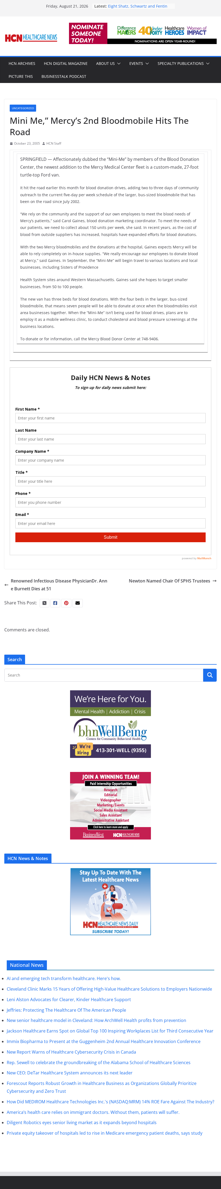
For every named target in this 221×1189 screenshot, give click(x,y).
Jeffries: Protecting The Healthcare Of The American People (66, 1010)
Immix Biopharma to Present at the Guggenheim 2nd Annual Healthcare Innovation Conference (104, 1041)
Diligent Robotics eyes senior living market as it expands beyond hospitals (82, 1122)
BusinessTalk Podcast (64, 76)
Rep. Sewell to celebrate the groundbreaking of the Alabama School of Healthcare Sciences (99, 1062)
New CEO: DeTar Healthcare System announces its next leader (70, 1073)
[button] (118, 63)
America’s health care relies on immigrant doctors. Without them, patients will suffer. (93, 1112)
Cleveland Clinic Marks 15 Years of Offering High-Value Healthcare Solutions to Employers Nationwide (109, 989)
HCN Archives (22, 63)
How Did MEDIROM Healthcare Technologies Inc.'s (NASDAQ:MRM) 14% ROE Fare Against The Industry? (110, 1102)
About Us (105, 63)
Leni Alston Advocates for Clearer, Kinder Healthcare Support (69, 1000)
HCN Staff (53, 143)
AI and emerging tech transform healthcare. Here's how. (64, 978)
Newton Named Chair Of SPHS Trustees (169, 581)
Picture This (21, 76)
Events (136, 63)
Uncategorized (23, 108)
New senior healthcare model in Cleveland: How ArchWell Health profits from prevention (96, 1020)
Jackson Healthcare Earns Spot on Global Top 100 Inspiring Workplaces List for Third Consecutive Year (110, 1031)
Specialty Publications (181, 63)
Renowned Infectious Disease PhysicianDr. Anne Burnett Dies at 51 (59, 585)
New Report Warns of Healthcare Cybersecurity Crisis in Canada (71, 1052)
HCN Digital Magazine (66, 63)
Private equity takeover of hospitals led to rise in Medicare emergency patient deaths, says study (104, 1133)
